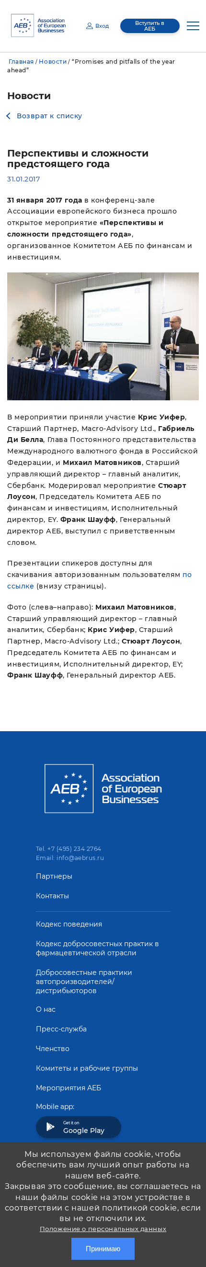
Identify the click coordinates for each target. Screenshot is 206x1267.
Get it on (83, 1127)
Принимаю (103, 1248)
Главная (21, 61)
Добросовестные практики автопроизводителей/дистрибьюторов (84, 981)
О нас (46, 1009)
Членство (52, 1048)
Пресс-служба (61, 1029)
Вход (102, 26)
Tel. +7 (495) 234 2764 (69, 848)
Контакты (52, 896)
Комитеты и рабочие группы (87, 1068)
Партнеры (54, 876)
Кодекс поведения (69, 924)
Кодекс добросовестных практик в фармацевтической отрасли (97, 948)
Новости (53, 61)
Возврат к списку (49, 116)
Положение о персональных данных (103, 1229)
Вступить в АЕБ (149, 26)
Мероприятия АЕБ (68, 1088)
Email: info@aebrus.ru (70, 857)
